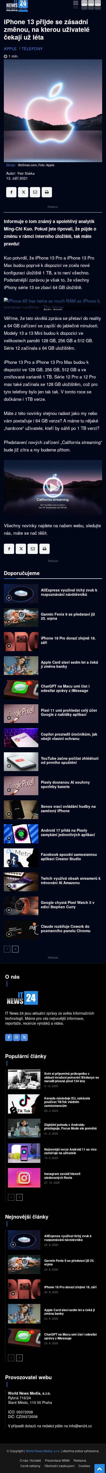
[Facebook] (84, 7)
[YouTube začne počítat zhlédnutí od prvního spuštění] (21, 761)
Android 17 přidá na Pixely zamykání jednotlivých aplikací (68, 832)
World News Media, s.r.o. (43, 1451)
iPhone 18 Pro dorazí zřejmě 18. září (68, 640)
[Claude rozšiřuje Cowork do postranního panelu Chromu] (21, 929)
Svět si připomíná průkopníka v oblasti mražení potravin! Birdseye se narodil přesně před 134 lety (71, 1077)
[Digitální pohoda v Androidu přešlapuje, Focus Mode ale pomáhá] (24, 1128)
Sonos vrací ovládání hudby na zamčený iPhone (68, 808)
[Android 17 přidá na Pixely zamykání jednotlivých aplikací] (21, 833)
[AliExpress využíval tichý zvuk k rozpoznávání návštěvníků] (21, 593)
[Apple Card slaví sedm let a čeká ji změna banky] (21, 665)
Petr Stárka (25, 173)
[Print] (47, 192)
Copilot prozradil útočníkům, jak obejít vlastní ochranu (69, 736)
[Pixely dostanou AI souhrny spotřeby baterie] (21, 785)
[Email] (35, 192)
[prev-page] (7, 949)
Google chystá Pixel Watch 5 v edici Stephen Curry (67, 904)
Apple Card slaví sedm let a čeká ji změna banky (69, 664)
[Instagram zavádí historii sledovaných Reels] (24, 1178)
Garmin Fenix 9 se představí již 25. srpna (68, 616)
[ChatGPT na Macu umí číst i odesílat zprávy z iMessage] (21, 689)
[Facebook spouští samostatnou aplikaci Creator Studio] (21, 857)
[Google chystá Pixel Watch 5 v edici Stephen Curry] (21, 905)
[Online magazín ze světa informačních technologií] (16, 7)
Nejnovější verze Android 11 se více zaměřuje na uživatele (70, 1151)
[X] (98, 7)
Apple (10, 48)
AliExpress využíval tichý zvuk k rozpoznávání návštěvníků (69, 592)
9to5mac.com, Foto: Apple (36, 165)
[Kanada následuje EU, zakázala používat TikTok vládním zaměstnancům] (24, 1104)
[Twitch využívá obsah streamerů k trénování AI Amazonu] (21, 881)
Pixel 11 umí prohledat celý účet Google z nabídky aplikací (69, 712)
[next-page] (15, 949)
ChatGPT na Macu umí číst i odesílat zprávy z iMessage (65, 688)
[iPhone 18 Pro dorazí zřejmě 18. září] (21, 641)
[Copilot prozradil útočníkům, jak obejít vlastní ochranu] (21, 737)
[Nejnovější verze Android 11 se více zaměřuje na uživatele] (24, 1153)
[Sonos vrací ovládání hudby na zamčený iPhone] (21, 809)
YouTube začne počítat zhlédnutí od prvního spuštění (70, 760)
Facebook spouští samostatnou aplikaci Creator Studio (69, 856)
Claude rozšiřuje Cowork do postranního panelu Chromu (66, 928)
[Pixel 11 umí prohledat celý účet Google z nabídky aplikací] (21, 713)
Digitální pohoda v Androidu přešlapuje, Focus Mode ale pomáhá (70, 1126)
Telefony (32, 48)
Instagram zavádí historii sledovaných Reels (62, 1175)
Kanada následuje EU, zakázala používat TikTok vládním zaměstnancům (67, 1102)
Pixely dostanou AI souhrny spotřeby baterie (65, 784)
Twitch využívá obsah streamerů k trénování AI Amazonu (71, 880)
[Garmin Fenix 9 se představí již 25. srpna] (21, 617)
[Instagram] (91, 7)
